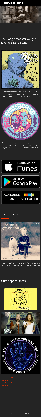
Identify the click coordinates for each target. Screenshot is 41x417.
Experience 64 (6, 383)
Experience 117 (7, 380)
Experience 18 (6, 385)
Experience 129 (7, 378)
